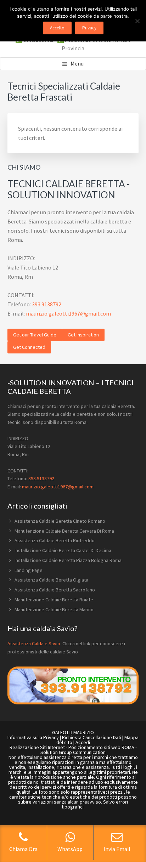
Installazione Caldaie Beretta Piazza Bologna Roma (68, 560)
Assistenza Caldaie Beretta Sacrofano (55, 589)
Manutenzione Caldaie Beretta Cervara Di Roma (64, 531)
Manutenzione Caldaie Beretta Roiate (54, 599)
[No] (137, 20)
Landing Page (29, 570)
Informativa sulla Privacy (33, 737)
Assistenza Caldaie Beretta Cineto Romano (60, 521)
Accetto (57, 28)
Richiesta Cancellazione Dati (91, 737)
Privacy (89, 28)
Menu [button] (77, 63)
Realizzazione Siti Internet (37, 747)
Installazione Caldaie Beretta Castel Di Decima (63, 550)
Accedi (82, 742)
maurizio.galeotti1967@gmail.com (68, 313)
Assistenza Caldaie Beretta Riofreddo (55, 540)
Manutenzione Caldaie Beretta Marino (54, 609)
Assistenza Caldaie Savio (34, 643)
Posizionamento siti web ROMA (101, 747)
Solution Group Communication (73, 752)
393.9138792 (46, 304)
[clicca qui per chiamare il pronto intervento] (73, 702)
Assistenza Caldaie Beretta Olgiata (51, 580)
